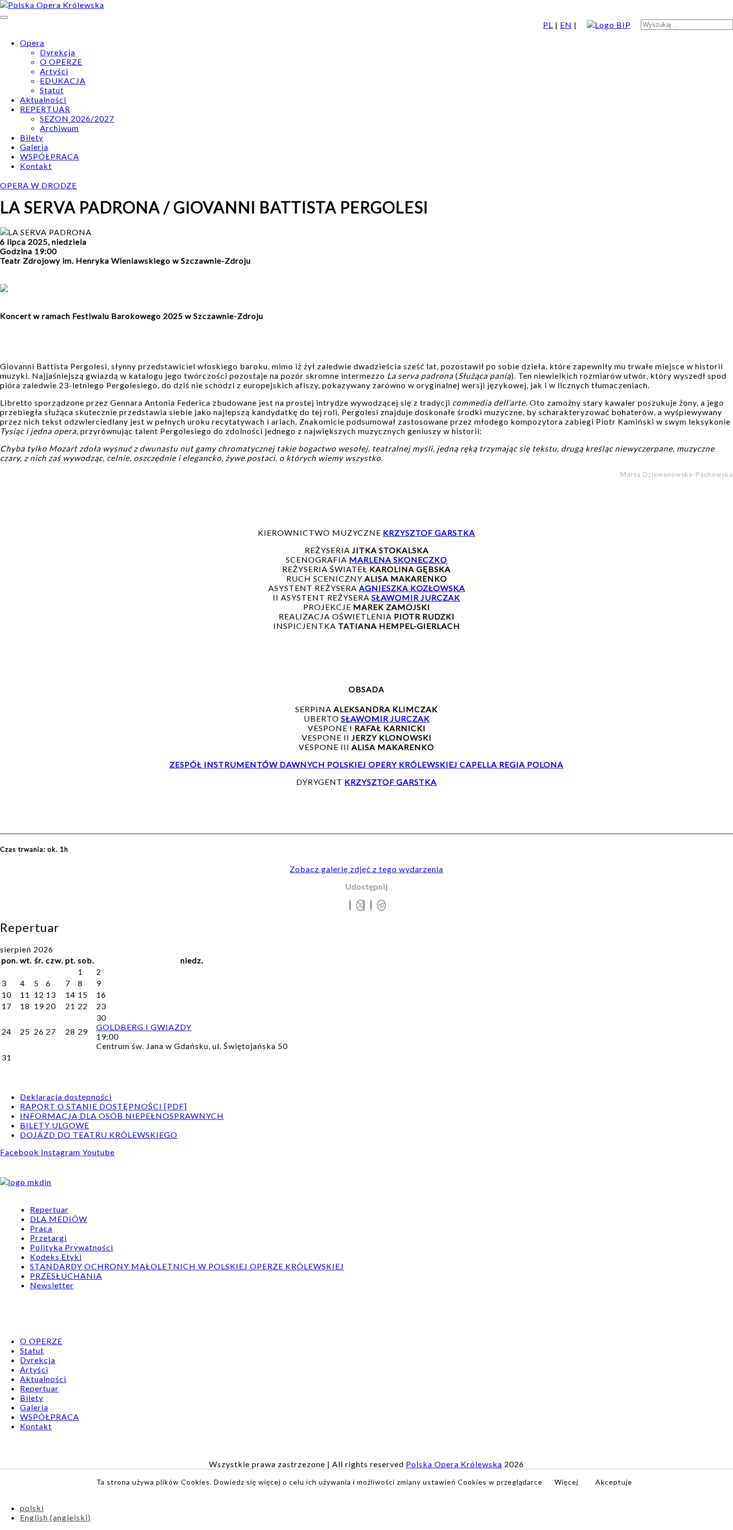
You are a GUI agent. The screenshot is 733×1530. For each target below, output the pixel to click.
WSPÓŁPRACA (49, 156)
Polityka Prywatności (71, 1247)
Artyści (54, 71)
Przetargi (48, 1237)
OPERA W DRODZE (38, 185)
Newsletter (52, 1285)
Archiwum (59, 128)
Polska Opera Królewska (454, 1464)
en (566, 24)
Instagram (61, 1152)
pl (548, 24)
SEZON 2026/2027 (77, 118)
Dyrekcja (57, 52)
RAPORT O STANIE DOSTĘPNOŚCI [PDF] (103, 1106)
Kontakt (36, 165)
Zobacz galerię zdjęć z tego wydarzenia (366, 869)
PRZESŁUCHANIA (66, 1275)
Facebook (20, 1152)
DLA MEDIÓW (58, 1219)
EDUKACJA (63, 80)
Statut (52, 90)
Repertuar (49, 1209)
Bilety (31, 137)
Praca (41, 1228)
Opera (32, 42)
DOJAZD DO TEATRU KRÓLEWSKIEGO (99, 1134)
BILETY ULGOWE (54, 1125)
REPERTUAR (45, 109)
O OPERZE (61, 61)
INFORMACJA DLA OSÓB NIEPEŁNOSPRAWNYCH (122, 1115)
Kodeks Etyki (56, 1256)
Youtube (98, 1152)
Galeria (34, 147)
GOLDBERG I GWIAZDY (143, 1027)
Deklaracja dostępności (66, 1096)
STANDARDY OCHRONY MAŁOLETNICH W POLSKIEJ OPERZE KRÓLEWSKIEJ (187, 1266)
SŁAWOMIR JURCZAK (385, 718)
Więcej (566, 1482)
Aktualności (43, 99)
